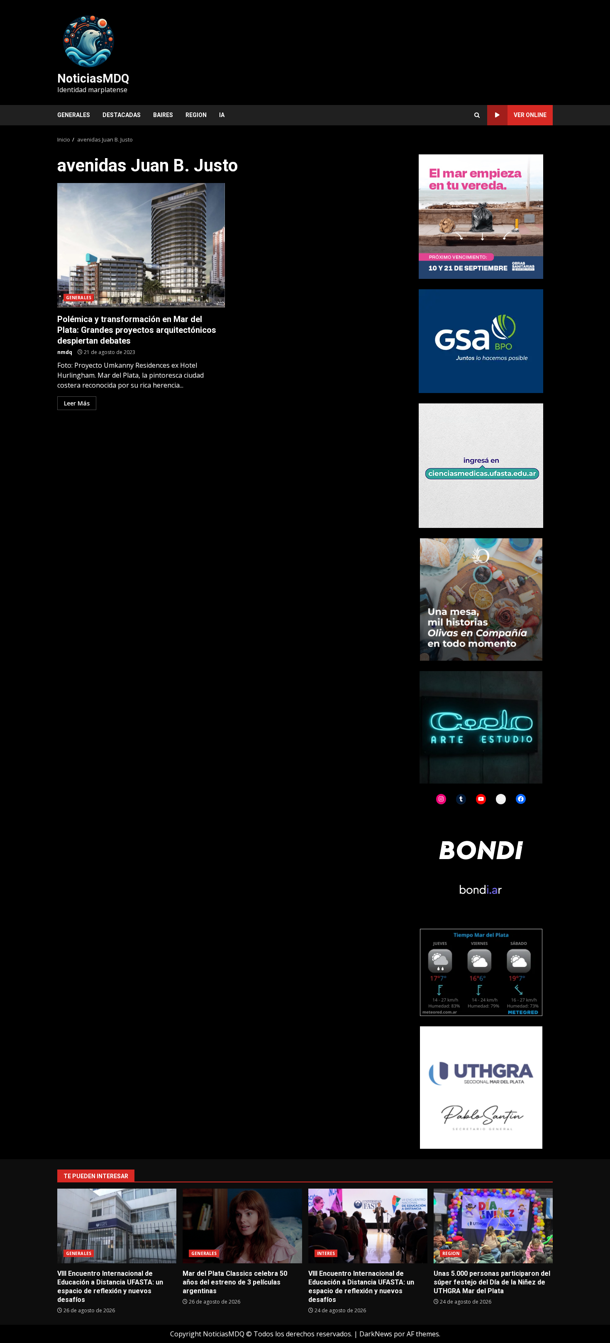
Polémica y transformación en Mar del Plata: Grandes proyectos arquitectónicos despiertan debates (141, 245)
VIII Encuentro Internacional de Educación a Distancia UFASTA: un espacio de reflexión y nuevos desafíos (116, 1226)
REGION (196, 115)
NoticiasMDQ (93, 78)
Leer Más (77, 403)
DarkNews (375, 1333)
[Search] (477, 115)
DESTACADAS (121, 115)
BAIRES (163, 115)
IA (221, 115)
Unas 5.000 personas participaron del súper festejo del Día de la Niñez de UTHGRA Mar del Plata (493, 1226)
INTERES (326, 1253)
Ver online (530, 115)
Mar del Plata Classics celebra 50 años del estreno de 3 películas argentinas (242, 1226)
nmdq (64, 352)
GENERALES (73, 115)
